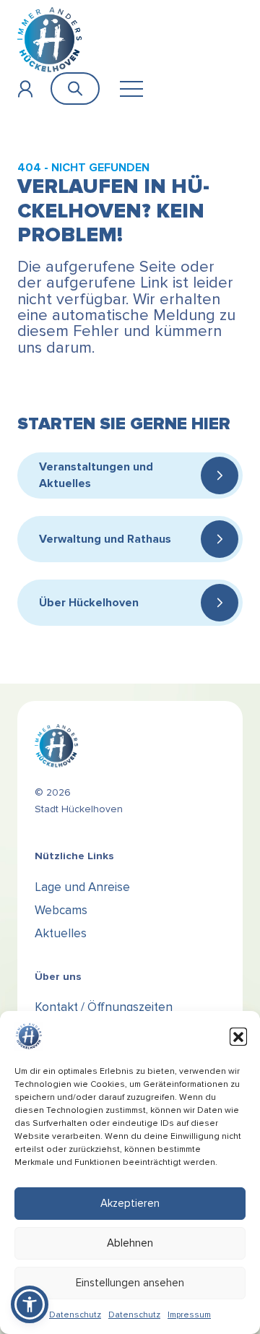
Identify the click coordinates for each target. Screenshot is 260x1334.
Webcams (61, 910)
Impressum (189, 1314)
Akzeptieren (130, 1203)
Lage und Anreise (82, 887)
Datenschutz (75, 1314)
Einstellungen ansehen (130, 1282)
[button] (238, 1036)
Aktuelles (61, 933)
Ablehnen (130, 1242)
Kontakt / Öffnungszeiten (104, 1007)
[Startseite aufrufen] (49, 39)
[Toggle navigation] (131, 88)
